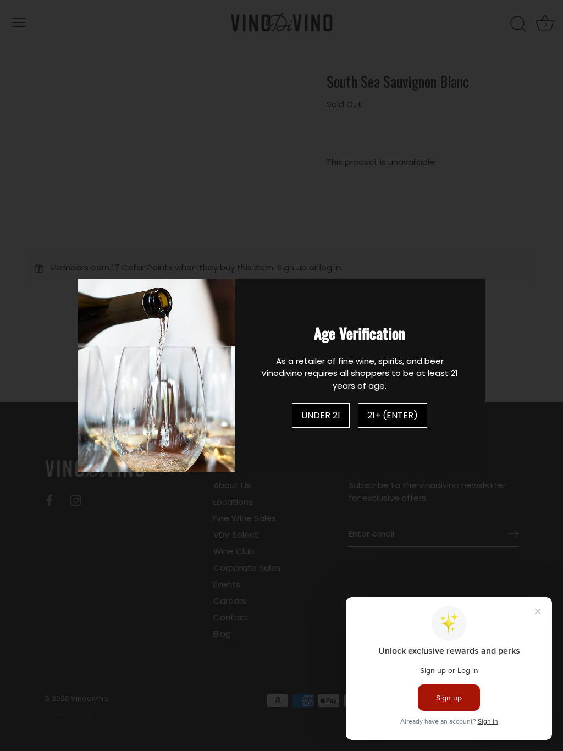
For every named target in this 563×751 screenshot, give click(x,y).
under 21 (320, 415)
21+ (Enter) (392, 415)
